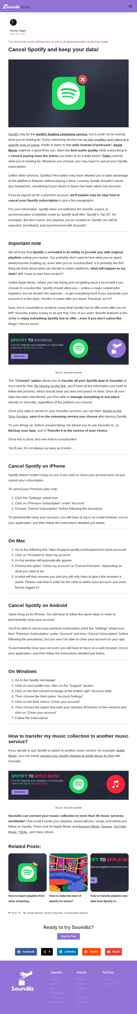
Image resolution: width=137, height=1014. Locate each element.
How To (16, 913)
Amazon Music (89, 826)
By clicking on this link (50, 386)
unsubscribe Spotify (76, 913)
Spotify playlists (53, 913)
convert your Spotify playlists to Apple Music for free (77, 756)
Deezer (106, 826)
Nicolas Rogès (18, 30)
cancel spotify (34, 913)
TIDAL (23, 832)
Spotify (13, 134)
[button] (130, 6)
